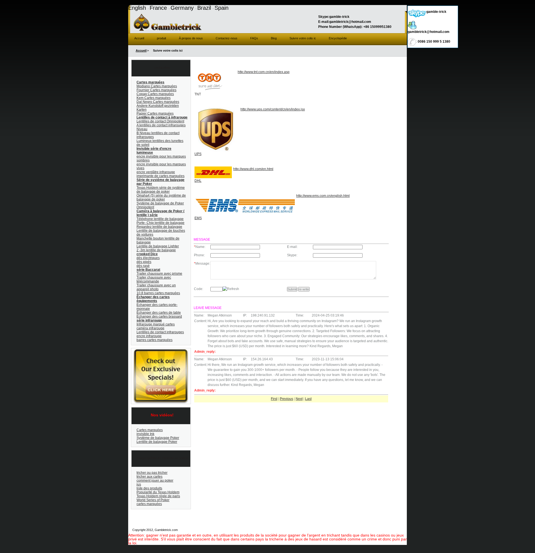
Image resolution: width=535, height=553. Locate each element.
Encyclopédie (338, 38)
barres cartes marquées (154, 340)
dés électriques (148, 258)
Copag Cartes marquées (155, 94)
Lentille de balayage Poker (157, 442)
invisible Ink (145, 434)
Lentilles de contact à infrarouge (162, 117)
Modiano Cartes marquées (157, 86)
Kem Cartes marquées (154, 98)
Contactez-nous (226, 38)
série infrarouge (149, 320)
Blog (274, 38)
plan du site (292, 530)
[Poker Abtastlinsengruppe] (160, 350)
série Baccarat (148, 270)
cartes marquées (149, 504)
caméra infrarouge (150, 328)
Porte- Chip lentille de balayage (160, 223)
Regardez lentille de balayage (159, 227)
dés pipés (144, 262)
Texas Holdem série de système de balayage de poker (161, 190)
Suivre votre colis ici (390, 530)
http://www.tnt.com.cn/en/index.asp (264, 72)
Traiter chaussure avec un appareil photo (156, 287)
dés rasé (143, 266)
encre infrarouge (149, 336)
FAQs (254, 38)
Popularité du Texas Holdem (158, 492)
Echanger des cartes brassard (159, 316)
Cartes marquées (150, 82)
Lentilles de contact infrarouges (160, 332)
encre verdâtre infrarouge (156, 172)
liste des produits (149, 488)
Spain (221, 8)
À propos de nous (191, 38)
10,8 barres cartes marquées (158, 293)
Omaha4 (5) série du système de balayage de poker (161, 197)
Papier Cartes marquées (155, 113)
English (138, 8)
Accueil (139, 38)
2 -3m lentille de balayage (156, 250)
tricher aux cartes (149, 477)
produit (161, 38)
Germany (183, 8)
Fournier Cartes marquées (156, 90)
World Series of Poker (153, 500)
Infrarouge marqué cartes (156, 324)
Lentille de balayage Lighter (158, 246)
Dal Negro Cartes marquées (158, 102)
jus (139, 484)
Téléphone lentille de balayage (160, 219)
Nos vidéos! (162, 415)
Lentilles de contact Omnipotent (160, 121)
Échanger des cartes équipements (153, 299)
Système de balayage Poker (158, 438)
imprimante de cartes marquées (160, 176)
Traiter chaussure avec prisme (159, 274)
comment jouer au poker (155, 480)
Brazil (205, 8)
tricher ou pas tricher (152, 473)
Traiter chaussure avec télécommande (154, 279)
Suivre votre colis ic (303, 38)
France (159, 8)
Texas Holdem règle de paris (158, 496)
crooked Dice (147, 254)
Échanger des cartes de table (159, 313)
